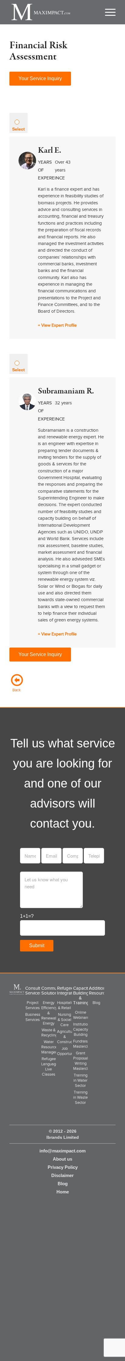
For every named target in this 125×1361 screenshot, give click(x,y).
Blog (96, 1002)
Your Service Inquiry (40, 78)
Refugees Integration (67, 990)
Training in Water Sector (80, 1080)
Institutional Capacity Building (83, 1029)
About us (62, 1159)
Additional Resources (99, 990)
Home (62, 1191)
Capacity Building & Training (81, 995)
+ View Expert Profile (57, 325)
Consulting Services (35, 990)
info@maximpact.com (62, 1150)
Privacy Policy (63, 1167)
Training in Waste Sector (80, 1097)
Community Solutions (52, 990)
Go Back (17, 683)
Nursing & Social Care (64, 1019)
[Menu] (107, 12)
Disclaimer (62, 1175)
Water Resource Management (52, 1046)
